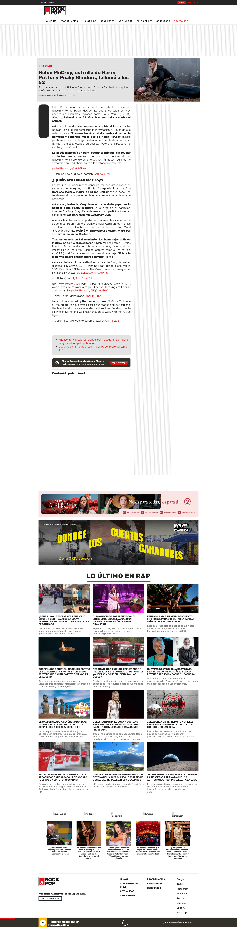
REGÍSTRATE (192, 2)
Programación (69, 21)
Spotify (180, 907)
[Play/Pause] (125, 923)
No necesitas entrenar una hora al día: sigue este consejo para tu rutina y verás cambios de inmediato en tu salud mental (89, 853)
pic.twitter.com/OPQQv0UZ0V (89, 290)
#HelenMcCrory (66, 283)
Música (124, 879)
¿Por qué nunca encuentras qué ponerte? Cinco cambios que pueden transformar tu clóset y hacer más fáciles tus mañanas (178, 853)
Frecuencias (155, 883)
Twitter (180, 898)
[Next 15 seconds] (131, 923)
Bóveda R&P (181, 21)
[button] (7, 918)
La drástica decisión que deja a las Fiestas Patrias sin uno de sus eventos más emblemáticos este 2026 (148, 851)
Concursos (163, 21)
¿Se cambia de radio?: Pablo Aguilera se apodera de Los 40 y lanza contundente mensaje (59, 851)
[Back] (113, 923)
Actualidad (125, 21)
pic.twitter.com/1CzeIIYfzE (92, 272)
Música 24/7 (89, 21)
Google (180, 879)
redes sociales (60, 133)
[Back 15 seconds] (119, 923)
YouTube (181, 903)
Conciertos (107, 21)
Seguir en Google (119, 363)
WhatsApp (182, 912)
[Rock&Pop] (55, 11)
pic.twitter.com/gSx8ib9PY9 (69, 168)
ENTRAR (181, 2)
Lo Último (51, 21)
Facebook (182, 893)
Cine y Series (127, 895)
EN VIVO (43, 2)
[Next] (137, 923)
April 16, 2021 (102, 173)
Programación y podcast (178, 922)
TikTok (180, 884)
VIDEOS (51, 2)
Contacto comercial (50, 899)
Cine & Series (144, 21)
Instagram (182, 888)
